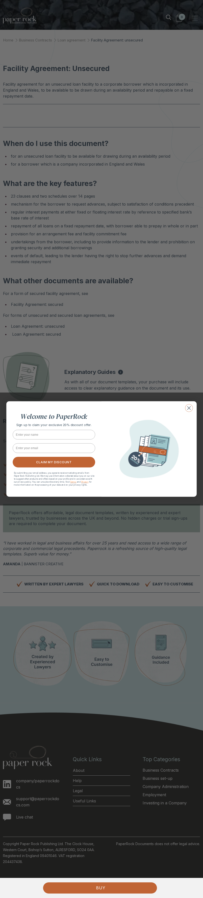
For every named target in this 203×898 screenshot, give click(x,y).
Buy (100, 887)
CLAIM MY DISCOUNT (54, 462)
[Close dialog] (189, 408)
